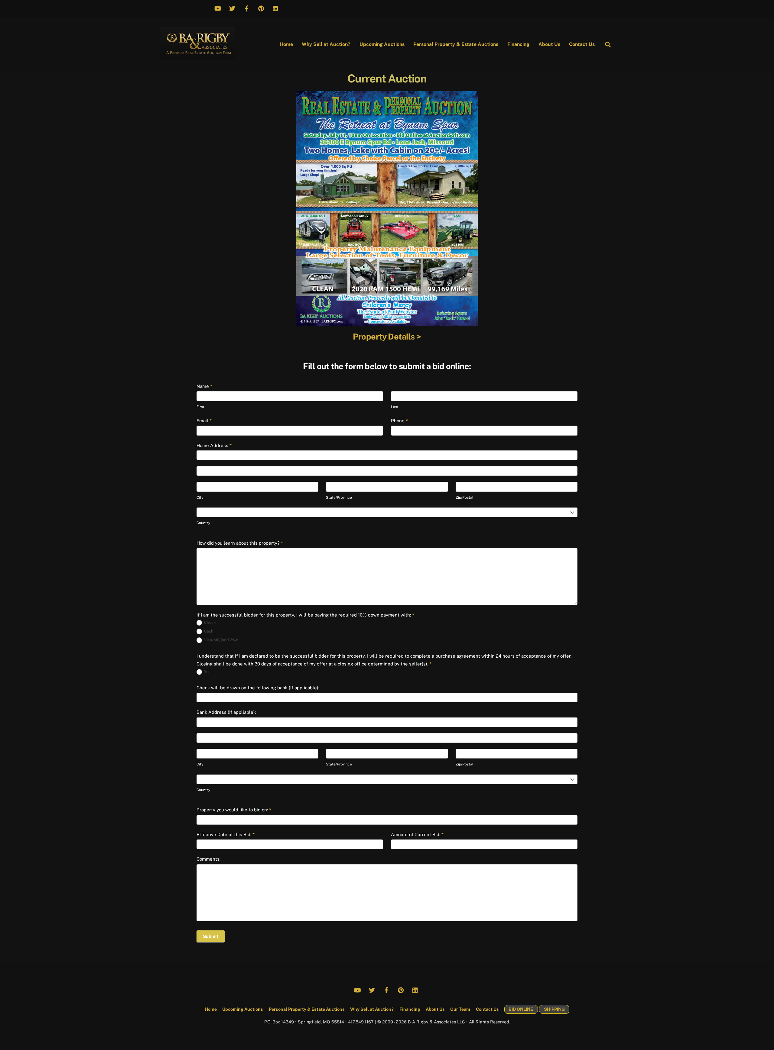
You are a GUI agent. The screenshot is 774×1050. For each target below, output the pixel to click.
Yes (206, 671)
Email (204, 420)
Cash (208, 631)
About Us (549, 44)
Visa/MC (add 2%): (220, 640)
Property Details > (387, 336)
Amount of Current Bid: (417, 834)
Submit (210, 936)
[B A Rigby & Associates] (197, 57)
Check (209, 622)
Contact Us (582, 44)
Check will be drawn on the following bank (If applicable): (258, 687)
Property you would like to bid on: (234, 809)
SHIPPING (554, 1009)
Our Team (460, 1009)
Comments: (208, 859)
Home (286, 44)
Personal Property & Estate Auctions (455, 44)
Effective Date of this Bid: (226, 834)
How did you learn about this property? (240, 543)
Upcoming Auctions (382, 44)
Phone (399, 420)
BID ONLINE (521, 1009)
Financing (518, 44)
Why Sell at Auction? (326, 44)
